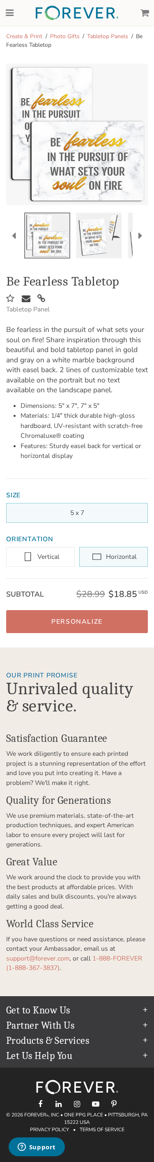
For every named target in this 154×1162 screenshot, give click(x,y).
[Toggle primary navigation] (9, 13)
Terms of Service (102, 1129)
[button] (77, 621)
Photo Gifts (65, 36)
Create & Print (24, 36)
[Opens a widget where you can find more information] (36, 1147)
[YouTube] (95, 1104)
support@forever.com (37, 958)
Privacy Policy (49, 1129)
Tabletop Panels (107, 36)
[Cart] (145, 13)
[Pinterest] (114, 1104)
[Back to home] (77, 13)
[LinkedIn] (58, 1104)
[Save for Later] (10, 298)
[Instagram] (77, 1104)
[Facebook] (40, 1104)
